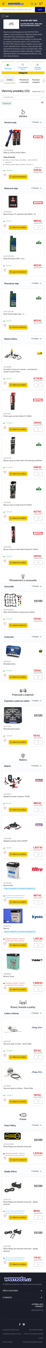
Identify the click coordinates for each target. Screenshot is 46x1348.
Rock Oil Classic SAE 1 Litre (13, 259)
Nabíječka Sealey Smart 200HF (15, 841)
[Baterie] (13, 916)
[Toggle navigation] (4, 4)
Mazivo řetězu (21, 339)
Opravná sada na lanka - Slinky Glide (17, 1044)
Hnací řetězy (21, 1125)
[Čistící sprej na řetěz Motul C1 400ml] (13, 401)
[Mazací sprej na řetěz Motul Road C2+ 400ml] (13, 534)
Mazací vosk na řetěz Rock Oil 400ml (17, 505)
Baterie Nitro (8, 885)
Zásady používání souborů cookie (33, 1336)
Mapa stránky (8, 1342)
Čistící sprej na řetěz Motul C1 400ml (17, 416)
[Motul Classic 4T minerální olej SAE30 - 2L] (13, 201)
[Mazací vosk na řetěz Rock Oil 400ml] (13, 490)
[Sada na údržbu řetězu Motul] (13, 138)
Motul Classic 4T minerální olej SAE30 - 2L (19, 214)
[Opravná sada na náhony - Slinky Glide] (13, 1073)
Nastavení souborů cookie (32, 1342)
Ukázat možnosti (19, 177)
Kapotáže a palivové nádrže (21, 701)
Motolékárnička (9, 664)
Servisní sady (21, 122)
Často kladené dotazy (23, 68)
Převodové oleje (21, 283)
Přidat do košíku (19, 227)
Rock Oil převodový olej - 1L (14, 314)
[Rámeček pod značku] (13, 715)
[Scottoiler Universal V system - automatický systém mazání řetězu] (13, 354)
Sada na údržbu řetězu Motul (14, 152)
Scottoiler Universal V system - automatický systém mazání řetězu (20, 370)
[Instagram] (24, 1324)
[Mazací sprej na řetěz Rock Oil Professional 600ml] (13, 445)
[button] (36, 4)
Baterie (21, 766)
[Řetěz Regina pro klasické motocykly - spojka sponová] (13, 1233)
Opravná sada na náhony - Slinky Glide (18, 1088)
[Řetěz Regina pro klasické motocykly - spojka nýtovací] (13, 1187)
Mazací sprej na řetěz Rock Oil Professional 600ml (22, 460)
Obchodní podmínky (38, 68)
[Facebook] (19, 1324)
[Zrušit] (32, 4)
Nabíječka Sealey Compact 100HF (16, 796)
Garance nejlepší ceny (11, 1330)
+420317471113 (37, 1310)
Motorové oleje (21, 188)
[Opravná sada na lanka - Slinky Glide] (13, 1029)
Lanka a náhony (21, 1013)
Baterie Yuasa (8, 976)
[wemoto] (18, 1278)
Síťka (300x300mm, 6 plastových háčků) (19, 612)
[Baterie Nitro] (13, 870)
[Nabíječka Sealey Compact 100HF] (13, 781)
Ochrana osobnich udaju (12, 1334)
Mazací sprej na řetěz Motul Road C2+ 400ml (20, 549)
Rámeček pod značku (11, 729)
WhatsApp (8, 68)
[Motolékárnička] (13, 651)
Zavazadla (21, 586)
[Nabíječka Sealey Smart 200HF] (13, 826)
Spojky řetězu (21, 1171)
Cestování (21, 637)
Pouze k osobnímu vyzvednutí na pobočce (18, 888)
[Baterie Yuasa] (13, 961)
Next (44, 81)
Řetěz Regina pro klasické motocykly (17, 1146)
